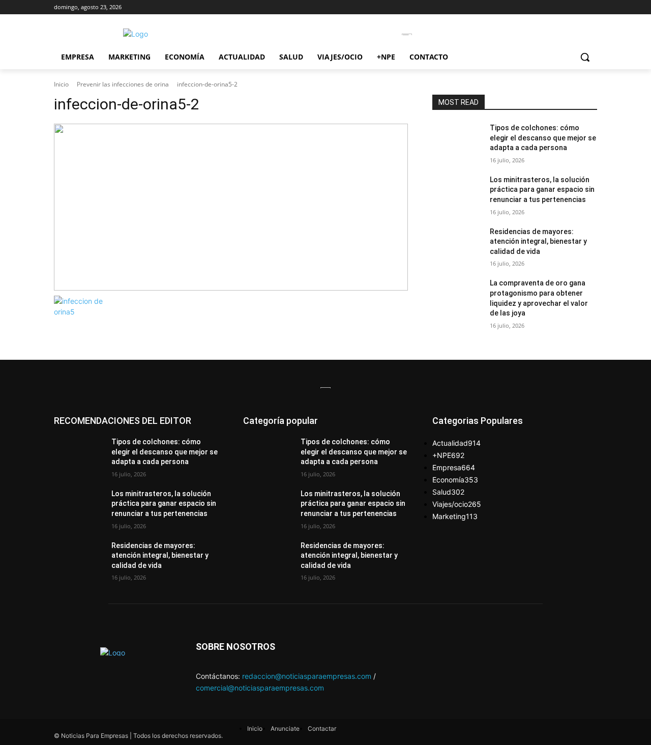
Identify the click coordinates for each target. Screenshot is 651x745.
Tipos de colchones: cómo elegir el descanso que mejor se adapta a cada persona (543, 138)
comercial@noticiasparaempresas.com (260, 687)
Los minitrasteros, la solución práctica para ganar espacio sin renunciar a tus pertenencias (542, 190)
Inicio (61, 84)
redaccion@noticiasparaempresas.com (306, 676)
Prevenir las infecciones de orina (123, 84)
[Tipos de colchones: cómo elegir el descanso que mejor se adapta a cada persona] (457, 140)
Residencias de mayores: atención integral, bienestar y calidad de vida (538, 241)
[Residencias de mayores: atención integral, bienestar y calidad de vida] (457, 244)
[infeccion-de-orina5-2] (231, 207)
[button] (585, 57)
